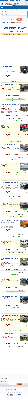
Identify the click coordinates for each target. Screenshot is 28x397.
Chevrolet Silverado (18, 120)
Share (27, 2)
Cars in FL (14, 348)
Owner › (2, 70)
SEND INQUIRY (20, 78)
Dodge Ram (19, 81)
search (19, 19)
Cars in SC (14, 312)
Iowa (12, 255)
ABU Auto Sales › (15, 299)
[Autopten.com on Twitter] (14, 393)
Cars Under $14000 (19, 216)
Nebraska (12, 292)
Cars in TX (12, 120)
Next (23, 371)
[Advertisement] (14, 50)
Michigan (12, 100)
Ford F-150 (18, 159)
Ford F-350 (18, 274)
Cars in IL (14, 236)
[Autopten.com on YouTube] (16, 393)
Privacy (19, 394)
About (14, 394)
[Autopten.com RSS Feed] (19, 393)
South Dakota (12, 216)
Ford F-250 (18, 198)
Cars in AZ (14, 81)
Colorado (12, 179)
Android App (6, 394)
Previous (9, 371)
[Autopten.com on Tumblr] (17, 393)
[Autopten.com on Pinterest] (10, 393)
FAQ (16, 394)
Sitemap (10, 394)
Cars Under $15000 (18, 100)
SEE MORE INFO (11, 78)
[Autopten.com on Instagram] (12, 393)
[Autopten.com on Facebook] (8, 393)
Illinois (13, 330)
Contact (22, 394)
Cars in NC (14, 198)
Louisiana (12, 141)
